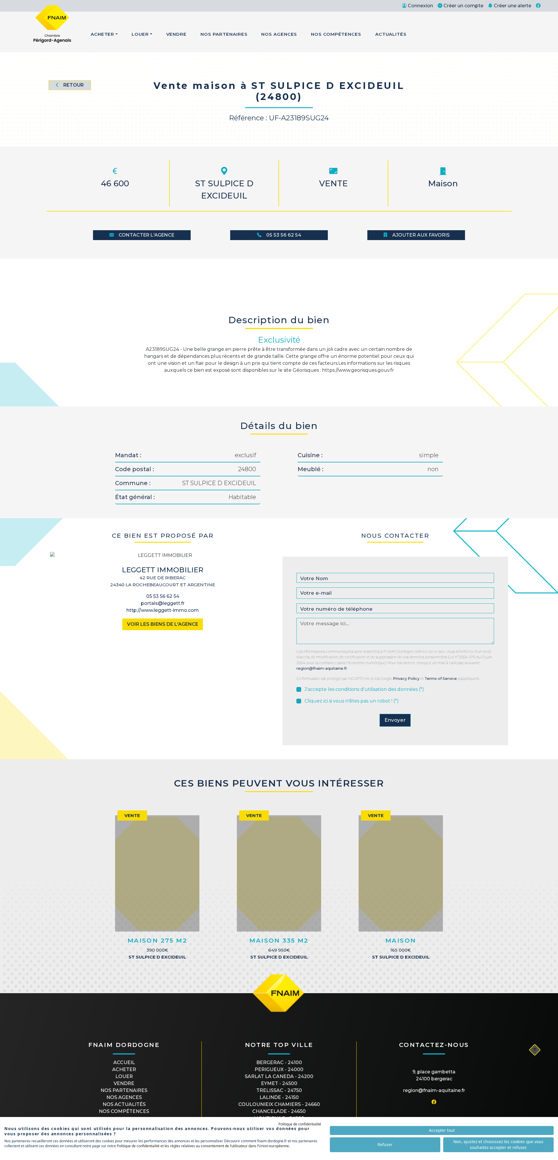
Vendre (176, 34)
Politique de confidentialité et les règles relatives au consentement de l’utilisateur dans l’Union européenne (203, 1145)
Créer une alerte (512, 5)
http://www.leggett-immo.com (162, 610)
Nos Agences (279, 34)
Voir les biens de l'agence (162, 624)
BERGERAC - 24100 (279, 1062)
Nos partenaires (124, 1090)
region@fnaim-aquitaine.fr (321, 668)
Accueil (124, 1062)
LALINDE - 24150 (279, 1097)
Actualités (391, 34)
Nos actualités (124, 1104)
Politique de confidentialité (299, 1124)
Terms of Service (441, 678)
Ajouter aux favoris (421, 235)
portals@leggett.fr (163, 603)
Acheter (102, 34)
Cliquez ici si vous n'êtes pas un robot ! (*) (352, 701)
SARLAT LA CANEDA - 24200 (279, 1076)
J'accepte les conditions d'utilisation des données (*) (364, 689)
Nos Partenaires (224, 34)
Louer (140, 34)
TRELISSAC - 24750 (279, 1090)
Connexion (420, 5)
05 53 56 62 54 (283, 235)
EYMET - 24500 (279, 1083)
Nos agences (124, 1097)
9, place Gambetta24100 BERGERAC (433, 1075)
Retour (73, 85)
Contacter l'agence (146, 235)
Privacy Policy (406, 678)
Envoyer (395, 720)
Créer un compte (463, 5)
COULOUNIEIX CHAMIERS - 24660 (279, 1104)
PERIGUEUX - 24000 (279, 1069)
